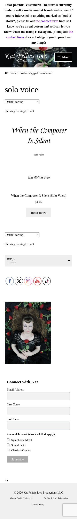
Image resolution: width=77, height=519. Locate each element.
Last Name (13, 419)
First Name (13, 404)
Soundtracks (17, 445)
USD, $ (11, 259)
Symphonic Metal (21, 440)
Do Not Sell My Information (56, 498)
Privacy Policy (38, 504)
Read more (38, 212)
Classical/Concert (20, 450)
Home (12, 73)
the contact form (47, 20)
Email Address (15, 389)
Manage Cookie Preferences (21, 498)
